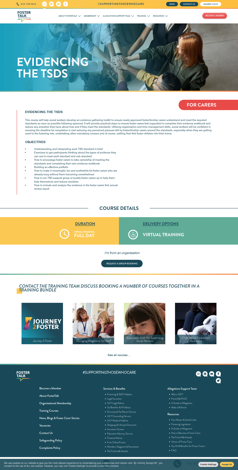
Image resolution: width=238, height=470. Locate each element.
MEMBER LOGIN (210, 4)
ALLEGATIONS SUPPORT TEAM (116, 16)
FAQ (173, 450)
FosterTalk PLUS (179, 398)
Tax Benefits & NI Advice (119, 407)
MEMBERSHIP (90, 16)
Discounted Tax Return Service (121, 412)
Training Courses (48, 411)
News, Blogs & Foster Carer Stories (59, 418)
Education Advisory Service (120, 433)
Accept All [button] (227, 464)
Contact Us (46, 433)
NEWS (172, 4)
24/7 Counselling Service (119, 416)
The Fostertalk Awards (117, 451)
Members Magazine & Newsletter (123, 446)
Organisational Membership (55, 403)
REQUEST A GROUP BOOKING (121, 263)
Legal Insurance (114, 398)
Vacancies (45, 425)
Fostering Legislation (181, 424)
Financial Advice (114, 438)
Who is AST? (177, 394)
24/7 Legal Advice (115, 403)
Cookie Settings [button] (208, 464)
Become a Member (50, 388)
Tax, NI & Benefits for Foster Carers (188, 446)
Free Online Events (116, 442)
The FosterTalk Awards (181, 437)
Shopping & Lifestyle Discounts (121, 425)
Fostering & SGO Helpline (119, 394)
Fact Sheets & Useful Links (184, 420)
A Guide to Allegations (181, 403)
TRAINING (141, 16)
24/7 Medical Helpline (117, 420)
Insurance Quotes (115, 429)
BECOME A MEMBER (215, 15)
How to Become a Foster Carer (185, 433)
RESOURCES (158, 16)
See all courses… (119, 355)
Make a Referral (178, 407)
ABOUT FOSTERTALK (67, 16)
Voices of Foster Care (181, 441)
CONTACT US (189, 4)
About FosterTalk (49, 396)
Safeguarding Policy (50, 440)
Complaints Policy (49, 448)
